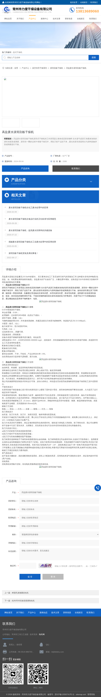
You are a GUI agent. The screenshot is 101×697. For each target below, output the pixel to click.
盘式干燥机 (17, 52)
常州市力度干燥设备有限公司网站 (26, 2)
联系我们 (94, 2)
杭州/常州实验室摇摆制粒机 (23, 601)
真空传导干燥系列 (39, 68)
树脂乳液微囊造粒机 (20, 593)
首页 (16, 68)
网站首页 (8, 19)
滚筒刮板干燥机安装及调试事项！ (23, 253)
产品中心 (32, 19)
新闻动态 (43, 612)
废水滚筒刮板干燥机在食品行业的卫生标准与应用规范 (32, 219)
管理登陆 (91, 694)
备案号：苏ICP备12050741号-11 (60, 694)
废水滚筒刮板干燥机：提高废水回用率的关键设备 (30, 230)
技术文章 (56, 19)
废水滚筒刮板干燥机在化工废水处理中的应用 (28, 207)
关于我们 (20, 19)
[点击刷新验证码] (45, 565)
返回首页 (73, 2)
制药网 (42, 634)
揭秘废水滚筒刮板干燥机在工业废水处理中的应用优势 (32, 242)
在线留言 (84, 2)
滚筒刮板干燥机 (56, 68)
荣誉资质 (68, 19)
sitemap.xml (81, 694)
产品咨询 (25, 168)
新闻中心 (44, 19)
